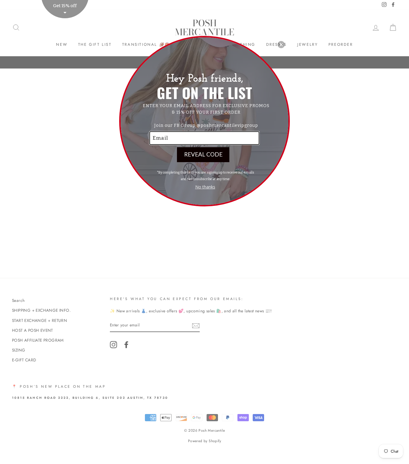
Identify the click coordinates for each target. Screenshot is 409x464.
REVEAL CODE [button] (203, 154)
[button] (281, 44)
